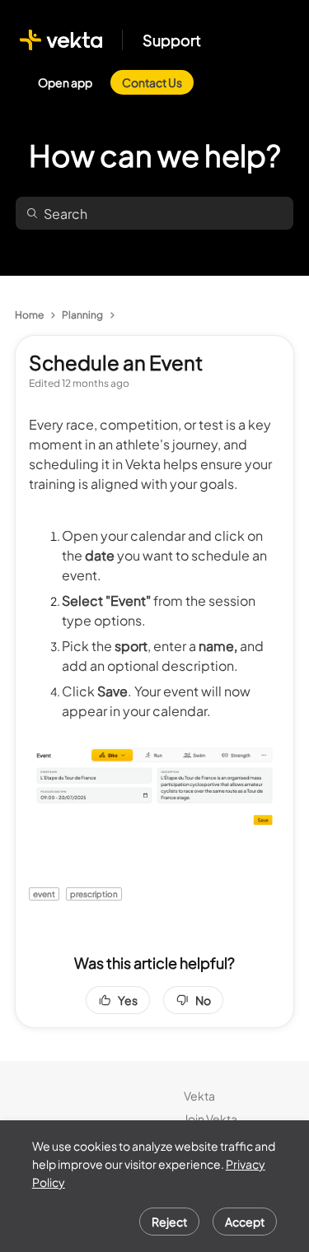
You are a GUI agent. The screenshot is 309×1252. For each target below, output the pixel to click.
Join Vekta (210, 1118)
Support (172, 40)
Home (29, 315)
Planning (82, 315)
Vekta (199, 1095)
